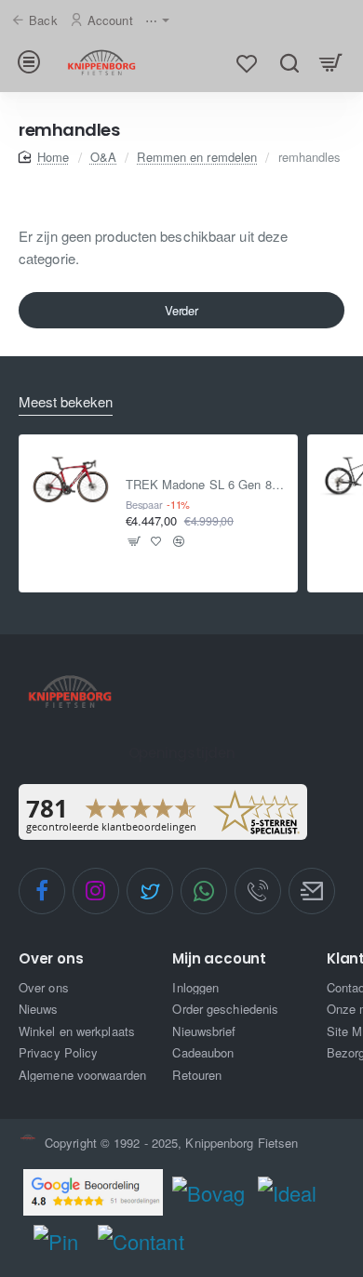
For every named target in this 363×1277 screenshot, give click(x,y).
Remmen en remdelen (197, 157)
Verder (181, 310)
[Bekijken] (331, 62)
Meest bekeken (66, 402)
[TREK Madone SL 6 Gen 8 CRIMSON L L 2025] (70, 475)
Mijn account (219, 959)
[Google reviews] (93, 1192)
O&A (103, 157)
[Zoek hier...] (289, 62)
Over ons (51, 959)
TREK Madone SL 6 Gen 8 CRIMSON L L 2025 (206, 485)
